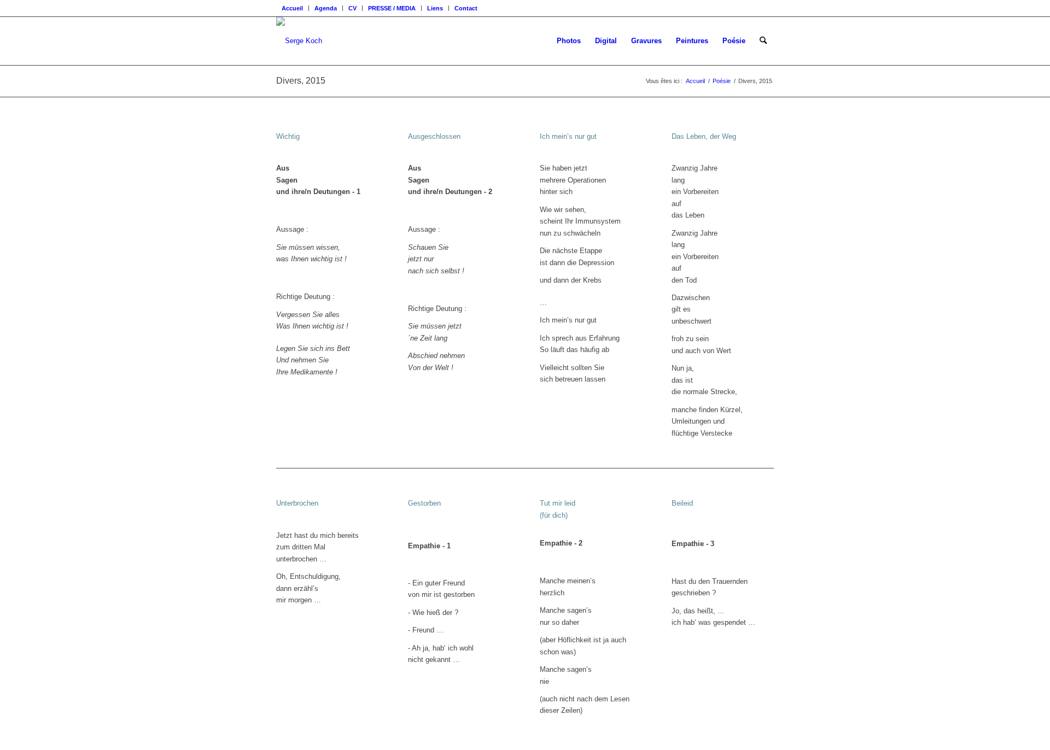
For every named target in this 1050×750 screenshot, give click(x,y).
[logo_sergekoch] (299, 41)
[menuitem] (292, 8)
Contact (465, 8)
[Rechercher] (763, 41)
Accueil (292, 8)
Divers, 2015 (300, 80)
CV (352, 8)
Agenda (325, 8)
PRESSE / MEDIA (392, 8)
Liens (435, 8)
